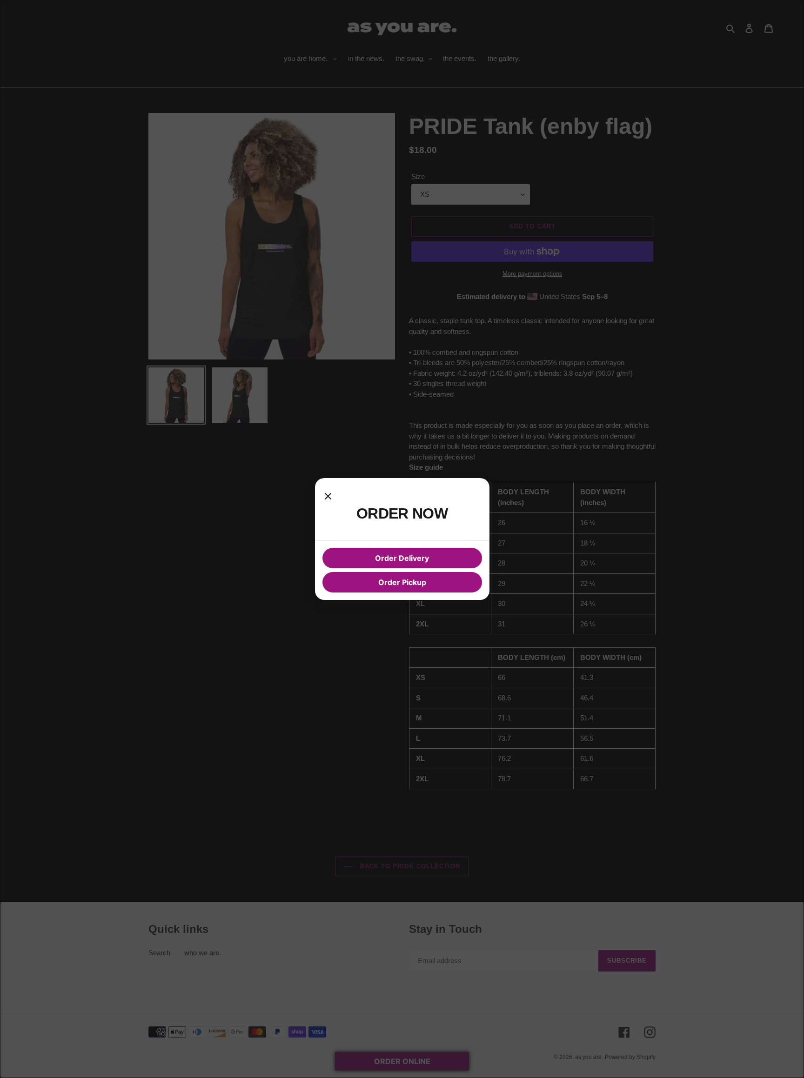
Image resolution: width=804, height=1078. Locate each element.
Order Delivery (402, 558)
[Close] (328, 495)
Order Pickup (402, 582)
